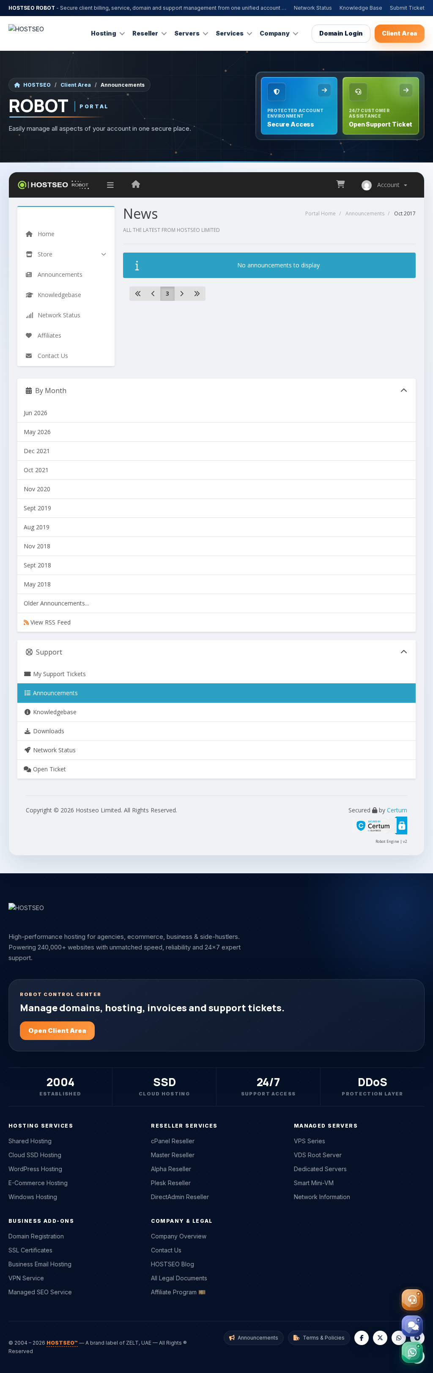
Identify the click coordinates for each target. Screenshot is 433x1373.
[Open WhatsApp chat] (412, 1352)
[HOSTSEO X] (380, 1338)
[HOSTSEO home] (26, 33)
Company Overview (178, 1236)
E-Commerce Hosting (38, 1182)
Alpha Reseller (171, 1168)
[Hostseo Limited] (135, 185)
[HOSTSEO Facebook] (361, 1338)
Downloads (47, 731)
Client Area (399, 33)
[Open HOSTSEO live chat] (412, 1326)
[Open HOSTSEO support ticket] (412, 1299)
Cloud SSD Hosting (34, 1154)
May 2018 (37, 584)
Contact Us (166, 1250)
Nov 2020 (37, 489)
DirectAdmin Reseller (180, 1196)
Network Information (322, 1196)
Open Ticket (48, 769)
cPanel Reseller (173, 1141)
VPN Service (26, 1278)
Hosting (103, 33)
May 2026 (37, 432)
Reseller (145, 33)
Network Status (313, 8)
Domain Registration (36, 1236)
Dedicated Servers (320, 1168)
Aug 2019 (36, 527)
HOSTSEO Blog (172, 1264)
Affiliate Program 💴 (178, 1292)
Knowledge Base (361, 8)
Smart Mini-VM (314, 1182)
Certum (397, 810)
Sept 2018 (37, 565)
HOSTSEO (37, 85)
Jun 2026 (35, 413)
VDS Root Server (318, 1154)
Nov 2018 (37, 546)
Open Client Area (57, 1030)
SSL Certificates (30, 1250)
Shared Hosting (30, 1141)
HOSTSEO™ (62, 1343)
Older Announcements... (56, 603)
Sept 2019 (37, 508)
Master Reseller (173, 1154)
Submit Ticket (407, 8)
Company (275, 33)
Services (230, 33)
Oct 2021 (36, 470)
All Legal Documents (179, 1278)
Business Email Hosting (39, 1264)
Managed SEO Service (40, 1292)
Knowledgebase (54, 712)
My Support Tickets (58, 674)
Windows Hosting (32, 1196)
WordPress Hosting (35, 1168)
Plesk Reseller (171, 1182)
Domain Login (341, 33)
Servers (187, 33)
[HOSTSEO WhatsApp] (399, 1338)
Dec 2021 (37, 451)
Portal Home (320, 213)
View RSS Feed (50, 622)
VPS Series (309, 1141)
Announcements (364, 213)
